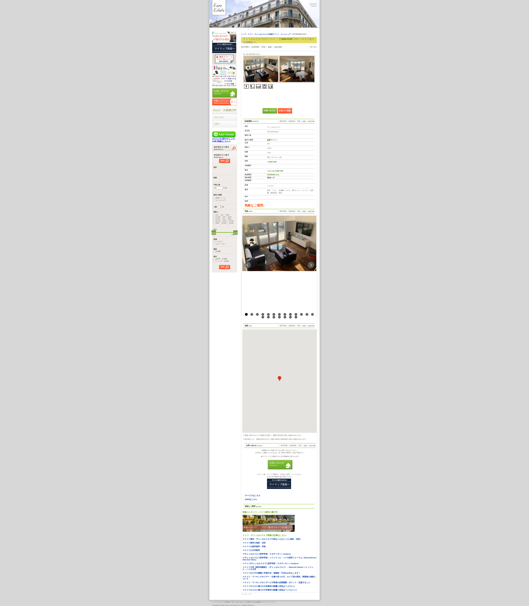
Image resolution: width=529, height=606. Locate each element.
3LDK (218, 221)
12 (307, 314)
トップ (214, 602)
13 (312, 314)
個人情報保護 (256, 602)
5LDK (224, 223)
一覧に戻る (313, 47)
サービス (220, 602)
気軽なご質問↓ (255, 205)
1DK (227, 215)
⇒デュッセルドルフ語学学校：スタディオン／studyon (267, 554)
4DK (224, 221)
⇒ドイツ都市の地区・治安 (254, 543)
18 (285, 317)
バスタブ (219, 242)
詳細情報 (255, 47)
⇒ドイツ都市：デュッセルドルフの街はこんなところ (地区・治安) (271, 539)
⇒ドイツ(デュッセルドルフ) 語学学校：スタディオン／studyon (271, 563)
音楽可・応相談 (221, 259)
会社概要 (248, 602)
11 (301, 314)
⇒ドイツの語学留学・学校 (254, 546)
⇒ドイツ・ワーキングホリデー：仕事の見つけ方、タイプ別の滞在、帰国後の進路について (279, 578)
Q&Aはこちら (251, 499)
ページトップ (246, 594)
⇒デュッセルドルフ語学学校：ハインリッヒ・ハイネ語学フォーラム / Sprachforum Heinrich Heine (279, 558)
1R (217, 215)
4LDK (231, 221)
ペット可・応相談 (222, 261)
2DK (229, 217)
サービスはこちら (253, 495)
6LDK (231, 223)
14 (262, 317)
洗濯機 (218, 251)
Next (311, 265)
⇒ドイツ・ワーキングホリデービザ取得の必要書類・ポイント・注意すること (276, 582)
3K (224, 219)
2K (224, 217)
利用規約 (227, 602)
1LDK (218, 217)
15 (268, 317)
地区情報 (278, 47)
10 (296, 314)
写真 (263, 47)
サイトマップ (266, 602)
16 (273, 317)
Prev (247, 265)
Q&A (232, 602)
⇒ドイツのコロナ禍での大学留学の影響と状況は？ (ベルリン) (270, 590)
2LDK (218, 219)
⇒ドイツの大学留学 (251, 550)
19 (290, 317)
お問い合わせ (240, 602)
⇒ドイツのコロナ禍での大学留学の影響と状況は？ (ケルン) (269, 586)
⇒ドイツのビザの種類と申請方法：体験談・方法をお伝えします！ (271, 573)
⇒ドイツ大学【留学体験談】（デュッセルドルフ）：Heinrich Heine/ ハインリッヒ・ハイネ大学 (278, 568)
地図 (270, 47)
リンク (274, 602)
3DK (229, 219)
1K (222, 215)
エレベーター (221, 244)
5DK (217, 223)
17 (279, 317)
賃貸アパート (221, 198)
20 (296, 317)
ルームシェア (221, 200)
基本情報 (245, 47)
